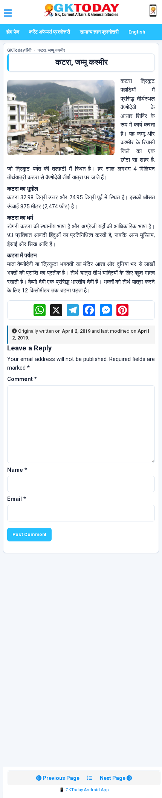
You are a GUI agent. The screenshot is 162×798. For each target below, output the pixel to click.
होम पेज (12, 32)
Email (16, 498)
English (136, 32)
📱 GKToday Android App (84, 789)
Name (17, 469)
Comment (22, 379)
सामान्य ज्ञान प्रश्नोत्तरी (99, 32)
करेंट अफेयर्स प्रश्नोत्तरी (49, 32)
